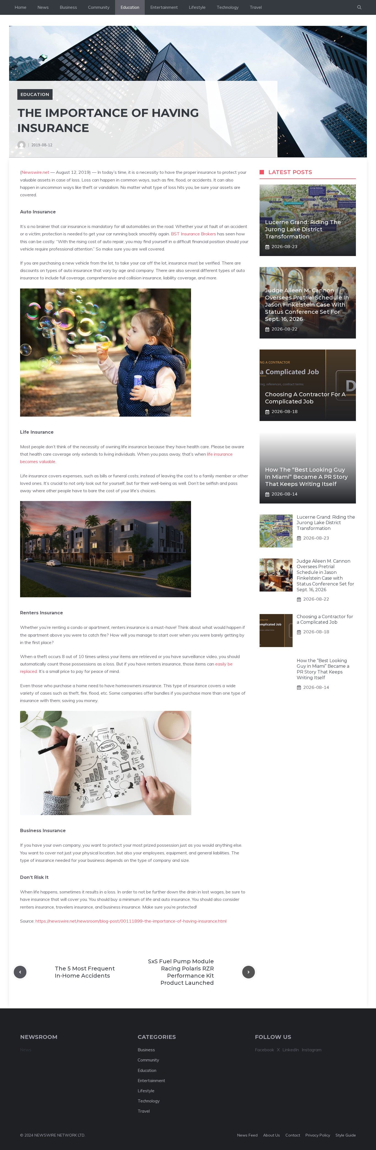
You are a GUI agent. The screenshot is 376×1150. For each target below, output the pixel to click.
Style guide (346, 1135)
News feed (247, 1135)
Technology (228, 7)
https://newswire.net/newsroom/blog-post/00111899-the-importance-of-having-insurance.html (131, 921)
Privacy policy (318, 1135)
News (43, 7)
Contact (292, 1135)
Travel (256, 7)
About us (271, 1135)
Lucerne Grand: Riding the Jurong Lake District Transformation (303, 229)
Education (130, 7)
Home (20, 7)
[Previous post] (20, 972)
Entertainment (164, 7)
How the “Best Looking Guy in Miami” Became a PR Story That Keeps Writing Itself (306, 477)
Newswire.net (35, 172)
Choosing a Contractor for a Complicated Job (325, 619)
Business (68, 7)
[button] (359, 7)
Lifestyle (197, 7)
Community (99, 7)
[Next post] (248, 972)
